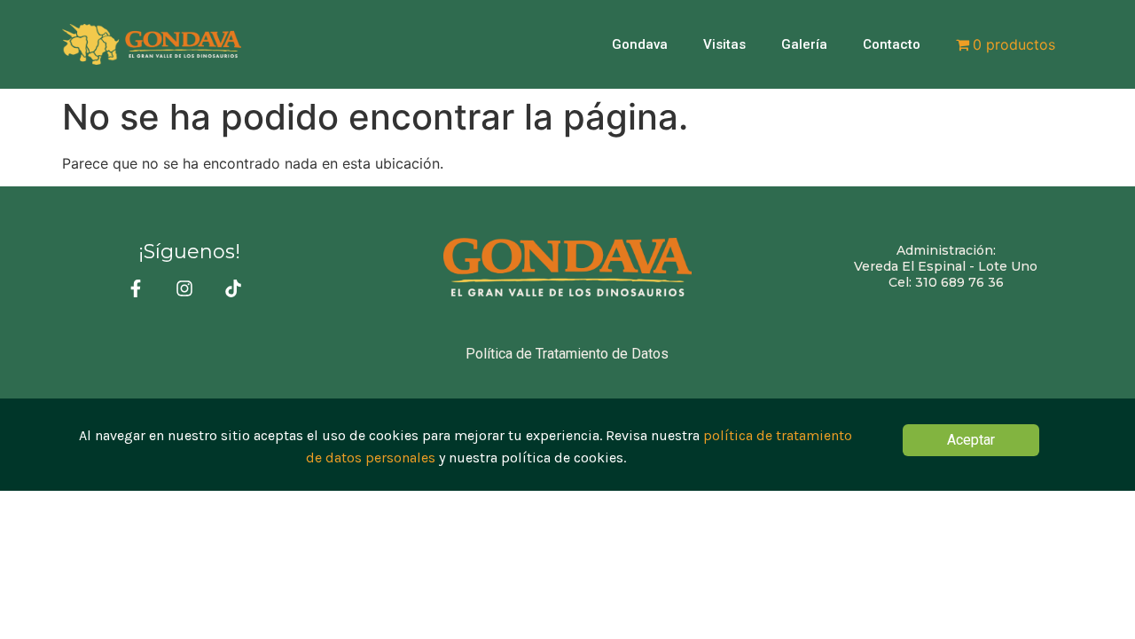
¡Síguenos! (189, 252)
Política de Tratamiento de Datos (567, 353)
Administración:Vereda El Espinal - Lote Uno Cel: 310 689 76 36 (945, 266)
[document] (567, 444)
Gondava (640, 44)
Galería (804, 44)
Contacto (891, 44)
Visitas (724, 44)
